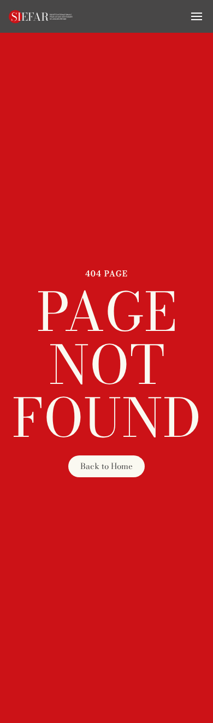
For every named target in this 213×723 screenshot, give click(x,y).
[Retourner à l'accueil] (41, 16)
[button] (196, 16)
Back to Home (106, 466)
